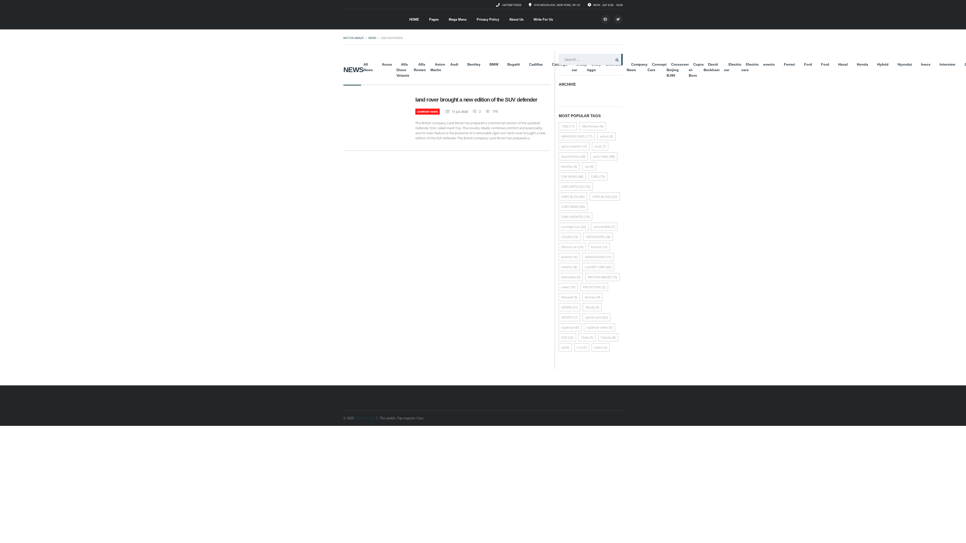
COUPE (569, 237)
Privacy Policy (488, 19)
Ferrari (789, 64)
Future (599, 247)
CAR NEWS (572, 176)
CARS (598, 176)
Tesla (587, 337)
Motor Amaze (364, 418)
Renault (569, 297)
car (589, 166)
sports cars (596, 317)
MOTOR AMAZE (602, 277)
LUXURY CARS (598, 267)
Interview (947, 64)
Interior (569, 267)
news (568, 287)
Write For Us (543, 19)
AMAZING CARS (576, 136)
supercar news (599, 327)
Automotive (573, 156)
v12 (582, 347)
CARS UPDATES (575, 216)
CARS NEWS (573, 206)
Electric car (572, 247)
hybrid (569, 257)
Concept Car (573, 226)
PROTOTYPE (594, 287)
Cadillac (536, 64)
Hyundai (905, 64)
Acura (387, 64)
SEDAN (569, 307)
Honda (862, 64)
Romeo (592, 297)
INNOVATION (598, 257)
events (769, 64)
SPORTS (569, 317)
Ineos (926, 64)
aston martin (574, 146)
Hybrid (883, 64)
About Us (516, 19)
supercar (570, 327)
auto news (604, 156)
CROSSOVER (598, 237)
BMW (494, 64)
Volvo (600, 347)
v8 (565, 347)
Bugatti (513, 64)
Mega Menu (458, 19)
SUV (567, 337)
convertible (604, 226)
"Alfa (567, 126)
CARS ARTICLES (575, 186)
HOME (414, 19)
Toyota (608, 337)
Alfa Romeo (592, 126)
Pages (434, 19)
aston (606, 136)
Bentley (473, 64)
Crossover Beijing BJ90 (678, 69)
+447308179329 (511, 5)
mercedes (570, 277)
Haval (843, 64)
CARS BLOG (573, 196)
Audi (454, 64)
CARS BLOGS (604, 196)
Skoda (592, 307)
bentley (569, 166)
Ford (808, 64)
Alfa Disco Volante (402, 69)
